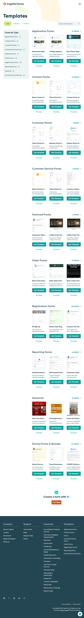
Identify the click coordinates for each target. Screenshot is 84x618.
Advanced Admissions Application (45, 51)
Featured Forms (11, 54)
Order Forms (11, 58)
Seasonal (9, 71)
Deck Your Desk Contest (41, 418)
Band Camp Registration (58, 327)
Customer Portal (12, 45)
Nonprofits (48, 578)
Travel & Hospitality (51, 581)
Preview (39, 66)
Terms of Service (66, 604)
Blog (25, 532)
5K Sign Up (36, 327)
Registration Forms (13, 62)
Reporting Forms (12, 66)
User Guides (27, 529)
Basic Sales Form (55, 281)
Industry (16, 23)
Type (7, 23)
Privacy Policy (77, 604)
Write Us (6, 542)
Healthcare (48, 546)
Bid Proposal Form (56, 372)
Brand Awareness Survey (58, 464)
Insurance (47, 561)
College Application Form (59, 51)
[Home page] (13, 3)
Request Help (28, 536)
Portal (66, 536)
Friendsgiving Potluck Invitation (61, 418)
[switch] (80, 4)
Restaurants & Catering (52, 588)
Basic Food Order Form (40, 281)
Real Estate (48, 584)
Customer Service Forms (14, 49)
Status (25, 539)
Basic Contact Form (39, 97)
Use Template (39, 61)
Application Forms (13, 37)
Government (48, 543)
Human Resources (50, 555)
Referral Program (9, 539)
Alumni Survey (37, 464)
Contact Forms (11, 41)
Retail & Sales (48, 591)
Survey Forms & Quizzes (14, 75)
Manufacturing (49, 570)
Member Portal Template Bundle (61, 143)
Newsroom (7, 536)
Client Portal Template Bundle (60, 97)
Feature (26, 23)
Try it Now (56, 502)
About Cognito (8, 529)
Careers (6, 532)
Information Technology (52, 558)
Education (47, 540)
